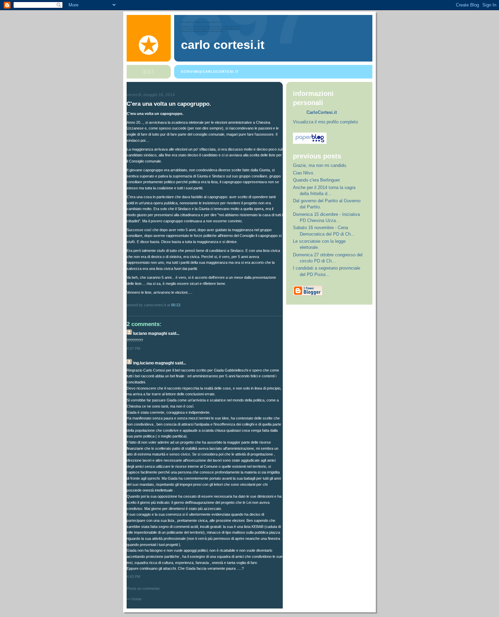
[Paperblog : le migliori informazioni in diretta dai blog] (310, 142)
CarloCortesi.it (322, 112)
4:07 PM (133, 348)
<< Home (134, 599)
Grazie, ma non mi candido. (320, 165)
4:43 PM (133, 577)
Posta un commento (143, 588)
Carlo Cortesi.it (222, 45)
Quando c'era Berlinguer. (317, 180)
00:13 (175, 305)
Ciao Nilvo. (303, 172)
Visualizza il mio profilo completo (325, 121)
